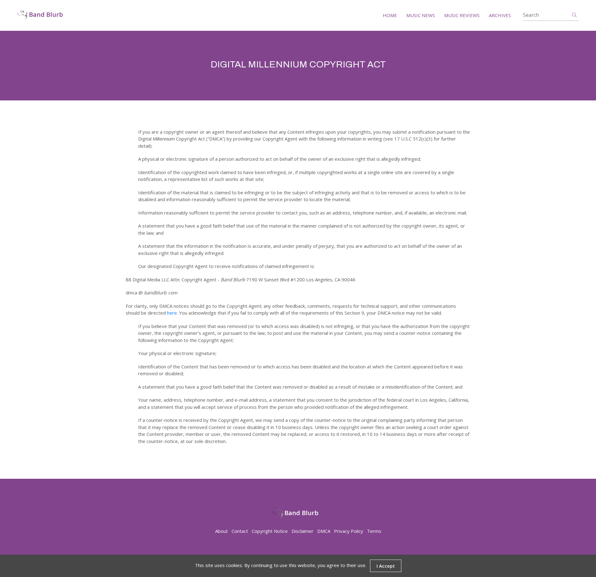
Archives (500, 15)
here (172, 313)
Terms (374, 531)
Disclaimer (302, 531)
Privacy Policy (348, 531)
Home (390, 15)
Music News (420, 15)
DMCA (323, 531)
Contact (240, 531)
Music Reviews (462, 15)
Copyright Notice (270, 531)
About (221, 531)
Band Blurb (45, 15)
